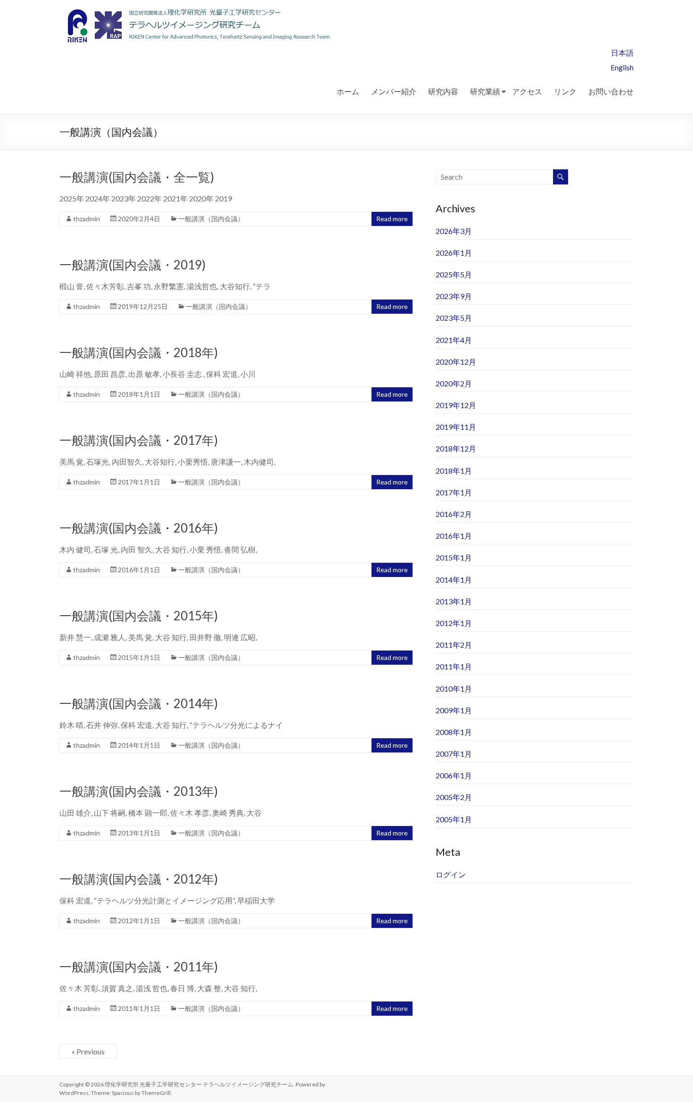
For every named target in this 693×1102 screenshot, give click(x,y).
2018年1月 (454, 470)
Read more (392, 219)
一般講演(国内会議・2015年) (138, 615)
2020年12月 (456, 361)
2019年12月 (456, 405)
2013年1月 (454, 601)
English (622, 67)
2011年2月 (454, 644)
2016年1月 (454, 535)
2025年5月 (454, 274)
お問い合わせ (611, 91)
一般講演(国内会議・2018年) (138, 352)
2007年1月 (454, 753)
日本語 (622, 52)
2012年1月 (454, 622)
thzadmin (86, 219)
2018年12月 (456, 448)
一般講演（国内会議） (211, 219)
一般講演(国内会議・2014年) (138, 703)
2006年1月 (454, 775)
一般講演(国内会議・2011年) (138, 966)
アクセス (527, 91)
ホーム (348, 91)
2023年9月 (454, 296)
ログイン (451, 874)
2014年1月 (454, 579)
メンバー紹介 (393, 91)
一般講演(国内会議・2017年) (138, 440)
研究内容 (443, 91)
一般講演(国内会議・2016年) (138, 527)
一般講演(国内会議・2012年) (138, 878)
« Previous (88, 1051)
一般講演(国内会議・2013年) (138, 791)
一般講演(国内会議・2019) (132, 264)
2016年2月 (454, 513)
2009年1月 (454, 710)
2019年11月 (456, 426)
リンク (565, 91)
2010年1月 (454, 688)
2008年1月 (454, 731)
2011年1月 (454, 666)
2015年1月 (454, 557)
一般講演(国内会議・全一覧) (136, 176)
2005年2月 (454, 797)
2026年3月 (454, 230)
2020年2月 (454, 383)
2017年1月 (454, 492)
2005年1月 (454, 819)
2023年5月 (454, 317)
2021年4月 (454, 339)
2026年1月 (454, 252)
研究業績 (485, 91)
